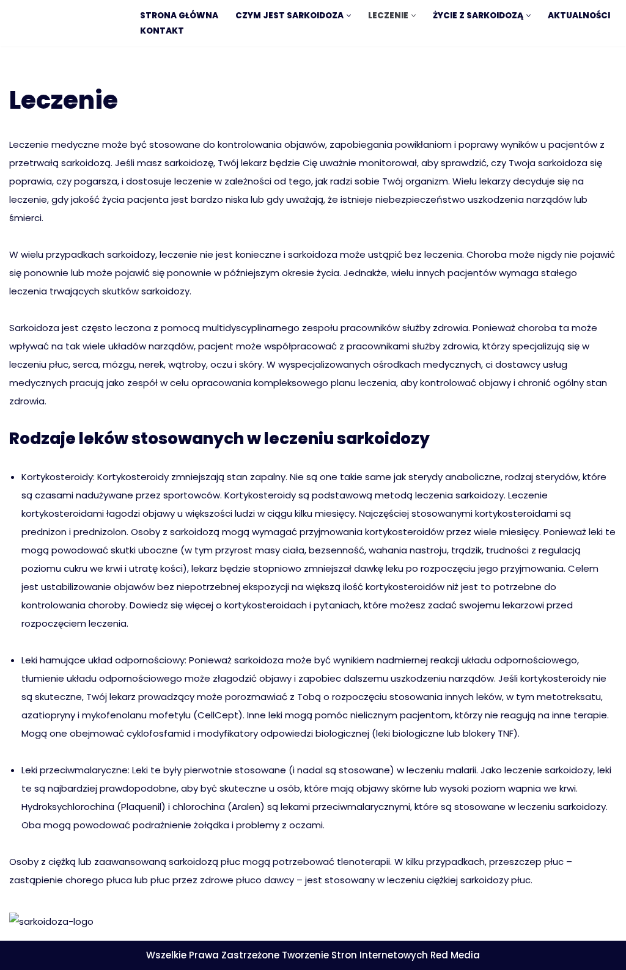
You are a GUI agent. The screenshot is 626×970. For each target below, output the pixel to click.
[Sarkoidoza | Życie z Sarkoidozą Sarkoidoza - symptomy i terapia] (64, 24)
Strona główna (179, 15)
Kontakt (162, 31)
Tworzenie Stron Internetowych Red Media (381, 955)
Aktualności (579, 15)
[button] (349, 15)
